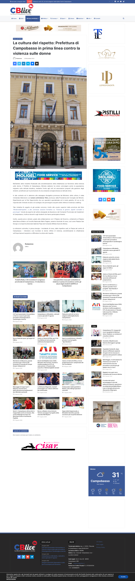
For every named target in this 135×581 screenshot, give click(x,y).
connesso (23, 435)
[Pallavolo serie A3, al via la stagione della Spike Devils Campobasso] (73, 306)
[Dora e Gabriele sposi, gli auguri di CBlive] (24, 330)
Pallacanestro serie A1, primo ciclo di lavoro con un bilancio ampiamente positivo (56, 1)
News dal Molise (33, 18)
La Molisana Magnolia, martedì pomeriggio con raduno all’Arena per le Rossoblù (48, 388)
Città (21, 18)
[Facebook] (15, 63)
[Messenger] (32, 63)
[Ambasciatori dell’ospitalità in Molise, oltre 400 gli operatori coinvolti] (73, 379)
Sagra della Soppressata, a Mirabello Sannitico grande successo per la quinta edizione (72, 412)
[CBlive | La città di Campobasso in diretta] (22, 9)
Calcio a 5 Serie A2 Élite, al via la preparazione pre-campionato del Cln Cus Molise (72, 362)
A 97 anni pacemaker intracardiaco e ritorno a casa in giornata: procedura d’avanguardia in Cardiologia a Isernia (112, 239)
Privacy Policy (100, 547)
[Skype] (28, 63)
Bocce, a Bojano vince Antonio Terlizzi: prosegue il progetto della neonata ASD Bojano (48, 412)
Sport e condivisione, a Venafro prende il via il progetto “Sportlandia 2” (72, 340)
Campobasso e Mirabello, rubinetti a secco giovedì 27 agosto (111, 250)
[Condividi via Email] (37, 63)
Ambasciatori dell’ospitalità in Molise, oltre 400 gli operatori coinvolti (71, 388)
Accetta (123, 577)
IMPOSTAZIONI (11, 579)
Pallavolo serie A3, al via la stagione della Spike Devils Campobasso (70, 315)
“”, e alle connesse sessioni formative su (34, 209)
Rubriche (80, 18)
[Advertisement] (87, 9)
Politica (44, 18)
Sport (63, 18)
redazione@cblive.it (78, 563)
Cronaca (54, 18)
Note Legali (99, 544)
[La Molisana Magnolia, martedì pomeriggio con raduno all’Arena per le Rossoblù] (48, 379)
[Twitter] (19, 63)
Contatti (97, 18)
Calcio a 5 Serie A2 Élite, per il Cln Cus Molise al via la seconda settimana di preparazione (48, 340)
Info (89, 18)
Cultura (72, 18)
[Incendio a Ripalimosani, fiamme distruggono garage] (96, 343)
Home (15, 18)
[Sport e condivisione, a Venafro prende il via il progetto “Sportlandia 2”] (73, 330)
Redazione (19, 58)
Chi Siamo (99, 541)
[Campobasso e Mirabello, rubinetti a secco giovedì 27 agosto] (48, 306)
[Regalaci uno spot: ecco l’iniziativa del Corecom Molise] (96, 374)
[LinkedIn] (23, 63)
